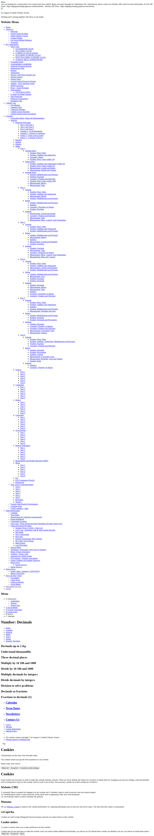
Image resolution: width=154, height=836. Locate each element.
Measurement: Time (37, 185)
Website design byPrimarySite (18, 740)
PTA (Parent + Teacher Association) (24, 558)
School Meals (16, 547)
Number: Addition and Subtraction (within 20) (47, 164)
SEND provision (17, 86)
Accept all (14, 768)
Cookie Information (13, 729)
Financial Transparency (19, 99)
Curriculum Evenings (19, 521)
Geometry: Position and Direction (42, 179)
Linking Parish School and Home (23, 114)
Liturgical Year (16, 107)
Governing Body (17, 62)
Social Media (16, 584)
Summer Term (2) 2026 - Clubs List (29, 528)
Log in (8, 589)
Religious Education (23, 123)
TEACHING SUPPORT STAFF (28, 55)
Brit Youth (19, 532)
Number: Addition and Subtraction (43, 194)
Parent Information (13, 511)
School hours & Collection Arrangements (26, 517)
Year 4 (22, 259)
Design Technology (22, 446)
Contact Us (12, 719)
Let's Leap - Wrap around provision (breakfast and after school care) (36, 524)
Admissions (15, 73)
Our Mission (15, 105)
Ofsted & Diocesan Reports (21, 66)
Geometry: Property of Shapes (41, 326)
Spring (27, 201)
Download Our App (13, 586)
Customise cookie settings (29, 768)
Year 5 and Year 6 (27, 129)
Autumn (28, 190)
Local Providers (21, 545)
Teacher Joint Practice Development (24, 504)
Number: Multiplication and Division (44, 175)
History (18, 400)
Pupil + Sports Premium (20, 88)
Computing (19, 385)
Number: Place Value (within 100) (43, 181)
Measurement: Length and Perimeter (43, 242)
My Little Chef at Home (24, 541)
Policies (13, 70)
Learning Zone (16, 506)
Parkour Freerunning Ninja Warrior (28, 539)
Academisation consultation (21, 64)
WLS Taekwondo (22, 534)
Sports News (11, 569)
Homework (19, 482)
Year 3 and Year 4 (27, 127)
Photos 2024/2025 (17, 573)
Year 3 (22, 222)
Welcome (14, 31)
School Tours (16, 79)
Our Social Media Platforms (21, 40)
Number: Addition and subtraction (43, 155)
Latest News (15, 580)
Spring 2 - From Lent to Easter (31, 136)
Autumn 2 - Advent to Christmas (32, 133)
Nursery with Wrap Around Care (23, 75)
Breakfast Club (16, 101)
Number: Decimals (37, 281)
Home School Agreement (20, 552)
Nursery (18, 502)
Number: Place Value (38, 153)
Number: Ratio (35, 361)
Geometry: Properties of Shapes (42, 207)
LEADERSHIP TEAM (24, 49)
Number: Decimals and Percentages (43, 320)
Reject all (5, 768)
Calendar (14, 513)
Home (8, 27)
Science (18, 370)
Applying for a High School (21, 556)
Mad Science (20, 543)
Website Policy (11, 731)
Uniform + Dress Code (19, 554)
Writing (18, 142)
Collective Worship (18, 110)
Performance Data (17, 68)
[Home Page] (2, 9)
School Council (16, 77)
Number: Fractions (37, 177)
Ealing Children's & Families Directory (25, 560)
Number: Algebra (36, 355)
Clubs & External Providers (21, 526)
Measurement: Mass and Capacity (42, 257)
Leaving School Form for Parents (23, 81)
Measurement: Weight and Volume (43, 170)
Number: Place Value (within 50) (42, 166)
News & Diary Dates (14, 576)
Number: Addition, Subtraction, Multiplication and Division (52, 341)
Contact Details (16, 38)
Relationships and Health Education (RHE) (31, 461)
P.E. (16, 478)
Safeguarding (16, 90)
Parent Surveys (21, 565)
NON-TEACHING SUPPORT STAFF (30, 57)
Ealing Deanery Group (19, 36)
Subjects (14, 120)
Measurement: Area (37, 276)
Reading (18, 140)
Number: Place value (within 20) (42, 159)
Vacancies (14, 42)
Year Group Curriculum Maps (22, 485)
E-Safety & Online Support (21, 94)
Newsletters (15, 578)
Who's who (15, 47)
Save (22, 834)
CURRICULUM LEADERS (26, 53)
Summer (28, 211)
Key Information (12, 44)
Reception (19, 500)
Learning (9, 116)
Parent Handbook (17, 519)
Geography (19, 415)
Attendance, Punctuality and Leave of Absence (28, 550)
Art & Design (20, 430)
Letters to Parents (17, 582)
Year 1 (22, 149)
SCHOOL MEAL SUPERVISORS (29, 60)
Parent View (15, 563)
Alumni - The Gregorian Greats (23, 84)
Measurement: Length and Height (42, 168)
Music (17, 463)
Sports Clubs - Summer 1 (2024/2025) (25, 571)
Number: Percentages (38, 352)
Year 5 (22, 298)
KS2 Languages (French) (25, 480)
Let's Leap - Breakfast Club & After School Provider (35, 530)
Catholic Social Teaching (20, 112)
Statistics (33, 205)
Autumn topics (30, 151)
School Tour (15, 605)
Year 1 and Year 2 (27, 125)
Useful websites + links (19, 508)
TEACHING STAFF (23, 51)
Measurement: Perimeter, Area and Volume (46, 359)
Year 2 (22, 188)
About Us (9, 29)
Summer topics (30, 172)
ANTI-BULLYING (23, 92)
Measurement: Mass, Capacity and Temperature (48, 220)
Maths (17, 146)
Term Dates (15, 515)
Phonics (18, 144)
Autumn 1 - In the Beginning (31, 131)
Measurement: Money (38, 183)
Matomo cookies (13, 807)
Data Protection (16, 97)
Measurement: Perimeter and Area (43, 311)
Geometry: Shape (36, 157)
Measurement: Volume (38, 333)
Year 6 (22, 335)
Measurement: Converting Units (42, 331)
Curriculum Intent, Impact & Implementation (27, 118)
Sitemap (9, 727)
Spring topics (30, 162)
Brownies (19, 537)
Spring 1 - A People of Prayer (31, 138)
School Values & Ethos (19, 34)
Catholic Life (11, 103)
